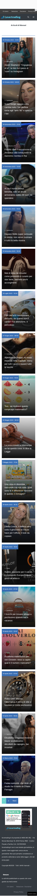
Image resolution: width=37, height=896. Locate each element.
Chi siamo (5, 11)
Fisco (7, 441)
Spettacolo (9, 61)
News (8, 185)
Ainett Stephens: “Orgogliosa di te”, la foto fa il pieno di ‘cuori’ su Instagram (18, 68)
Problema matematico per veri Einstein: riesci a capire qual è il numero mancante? (17, 659)
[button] (28, 17)
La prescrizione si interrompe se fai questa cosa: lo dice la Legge (18, 448)
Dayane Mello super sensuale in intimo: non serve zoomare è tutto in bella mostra (18, 237)
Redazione (14, 11)
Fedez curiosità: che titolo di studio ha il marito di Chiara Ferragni (17, 786)
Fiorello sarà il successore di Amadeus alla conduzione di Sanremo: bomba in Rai (17, 152)
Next (14, 801)
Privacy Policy (32, 11)
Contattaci (5, 869)
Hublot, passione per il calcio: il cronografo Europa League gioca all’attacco (18, 575)
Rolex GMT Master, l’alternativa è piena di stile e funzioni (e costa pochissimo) (18, 702)
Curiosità (8, 354)
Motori (8, 311)
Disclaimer (23, 11)
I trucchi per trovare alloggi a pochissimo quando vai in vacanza (17, 617)
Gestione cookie (32, 893)
